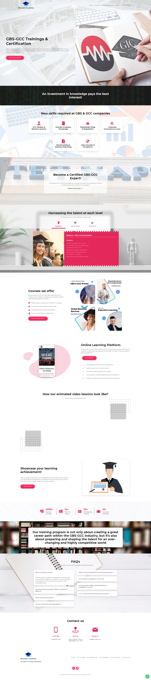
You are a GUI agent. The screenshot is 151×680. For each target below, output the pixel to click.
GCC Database (126, 5)
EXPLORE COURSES (15, 57)
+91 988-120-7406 (56, 639)
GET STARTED (89, 358)
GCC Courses (81, 657)
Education (98, 5)
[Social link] (148, 82)
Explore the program (74, 188)
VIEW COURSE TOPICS (38, 318)
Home (91, 5)
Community (126, 657)
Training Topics (115, 657)
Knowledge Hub (108, 5)
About (117, 5)
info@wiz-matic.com (95, 639)
